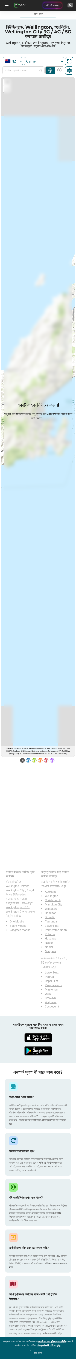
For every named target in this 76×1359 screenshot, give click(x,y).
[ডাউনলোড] (38, 1038)
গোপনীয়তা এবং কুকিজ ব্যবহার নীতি (52, 1341)
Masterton (51, 989)
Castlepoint (52, 1006)
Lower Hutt (52, 925)
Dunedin (50, 917)
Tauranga (51, 921)
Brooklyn (50, 998)
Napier (49, 947)
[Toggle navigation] (6, 5)
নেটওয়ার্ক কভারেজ (50, 70)
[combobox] (13, 61)
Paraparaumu (53, 985)
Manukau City (53, 904)
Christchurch (53, 900)
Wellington (51, 896)
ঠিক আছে (38, 1353)
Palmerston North (56, 930)
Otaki (48, 993)
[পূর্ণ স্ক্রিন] (69, 61)
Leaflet (8, 749)
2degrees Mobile (20, 930)
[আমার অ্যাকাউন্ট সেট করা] (70, 5)
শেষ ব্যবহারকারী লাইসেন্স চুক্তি (49, 1345)
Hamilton (50, 913)
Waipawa (51, 1002)
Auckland (51, 891)
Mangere (50, 951)
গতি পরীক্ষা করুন (52, 5)
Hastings (50, 938)
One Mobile (17, 921)
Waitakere (51, 908)
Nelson (49, 942)
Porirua (49, 976)
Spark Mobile (18, 925)
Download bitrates (58, 70)
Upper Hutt (51, 981)
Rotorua (50, 934)
